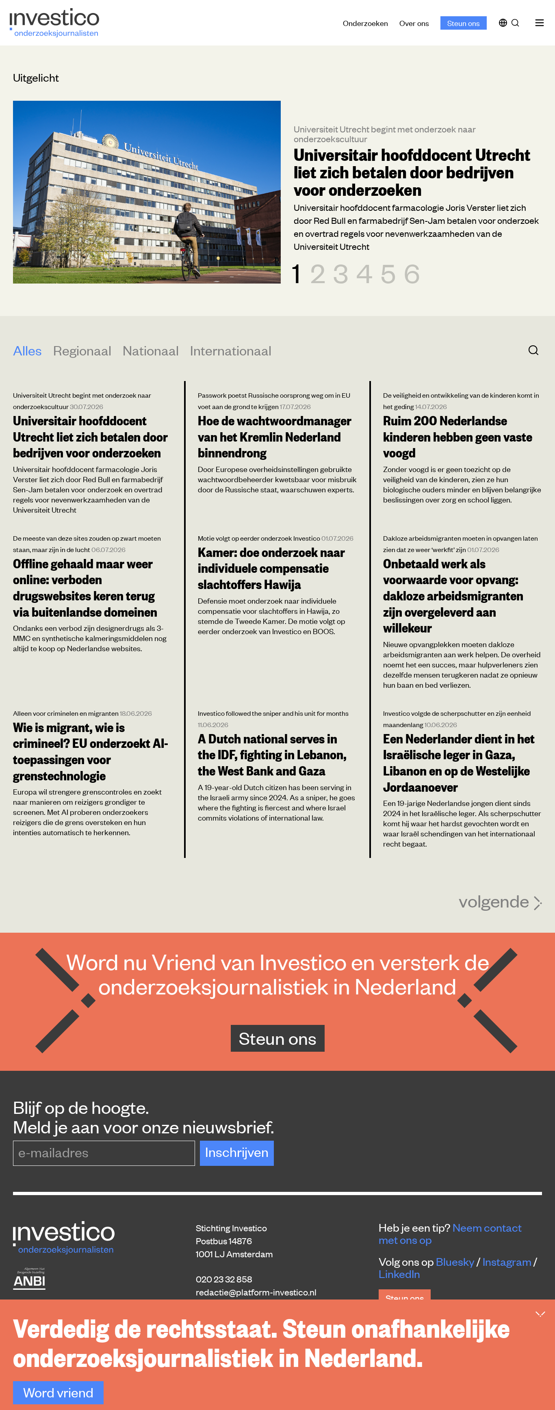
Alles (27, 350)
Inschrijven (237, 1151)
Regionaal (82, 350)
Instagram (507, 1261)
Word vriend (58, 1392)
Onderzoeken (365, 22)
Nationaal (151, 350)
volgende (494, 900)
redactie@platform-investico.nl (256, 1291)
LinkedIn (399, 1273)
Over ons (414, 22)
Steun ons (463, 22)
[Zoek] (516, 22)
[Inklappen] (540, 1314)
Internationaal (230, 350)
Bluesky (455, 1261)
